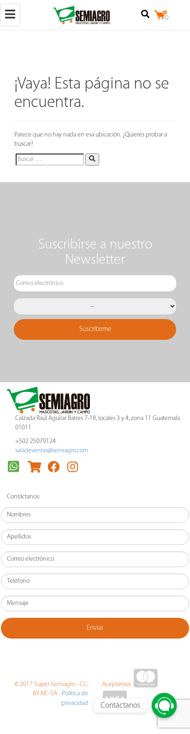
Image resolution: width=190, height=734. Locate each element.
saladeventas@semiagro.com (51, 450)
